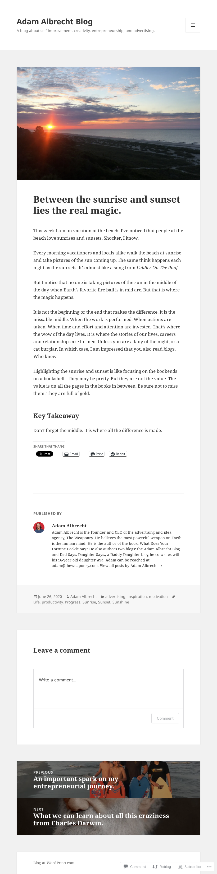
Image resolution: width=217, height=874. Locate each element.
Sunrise (89, 602)
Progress (72, 602)
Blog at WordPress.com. (54, 862)
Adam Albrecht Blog (55, 21)
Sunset (104, 602)
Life (36, 602)
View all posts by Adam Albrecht (129, 565)
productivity (52, 602)
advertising (115, 596)
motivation (158, 596)
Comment (165, 718)
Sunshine (120, 602)
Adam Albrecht (83, 596)
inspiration (137, 596)
